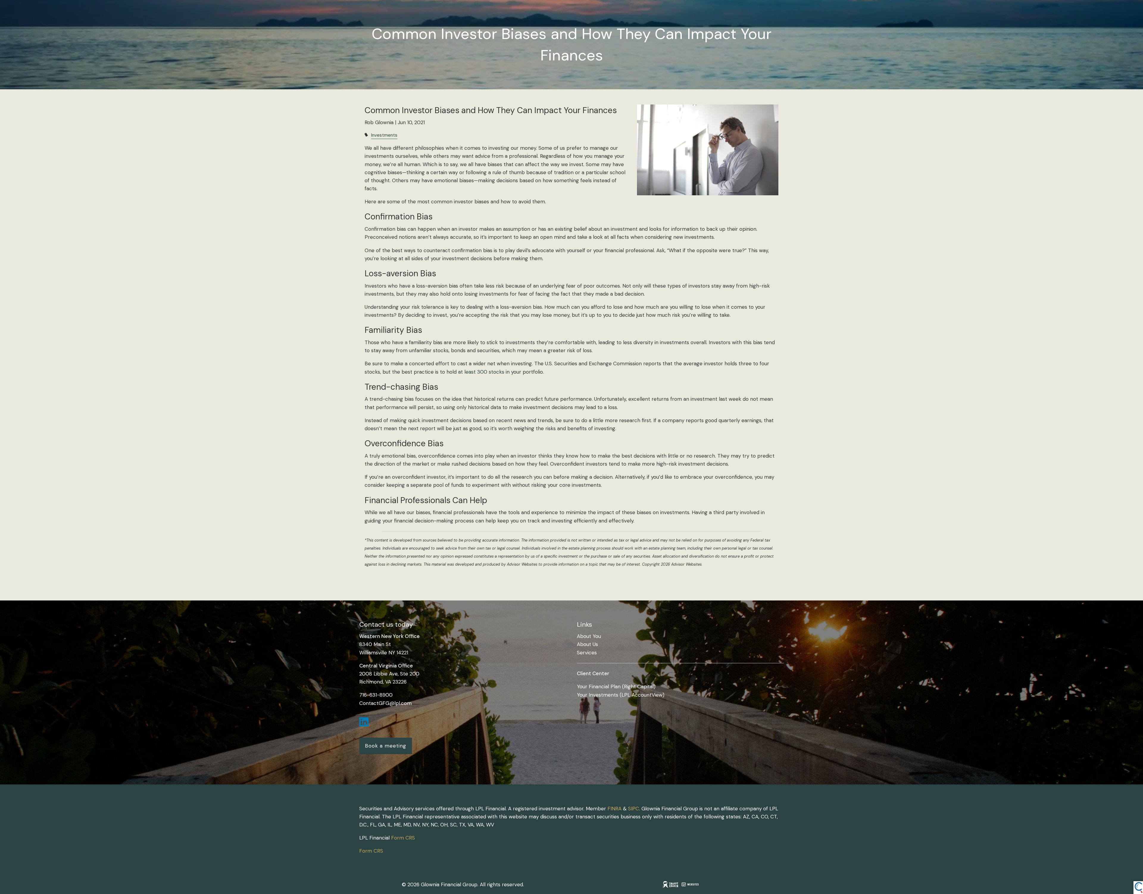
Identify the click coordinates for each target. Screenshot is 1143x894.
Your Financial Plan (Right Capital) (616, 686)
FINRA (615, 808)
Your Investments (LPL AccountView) (620, 695)
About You (589, 636)
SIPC (633, 808)
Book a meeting (385, 745)
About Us (587, 644)
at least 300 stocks (482, 372)
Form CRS (403, 837)
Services (587, 652)
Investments (384, 135)
